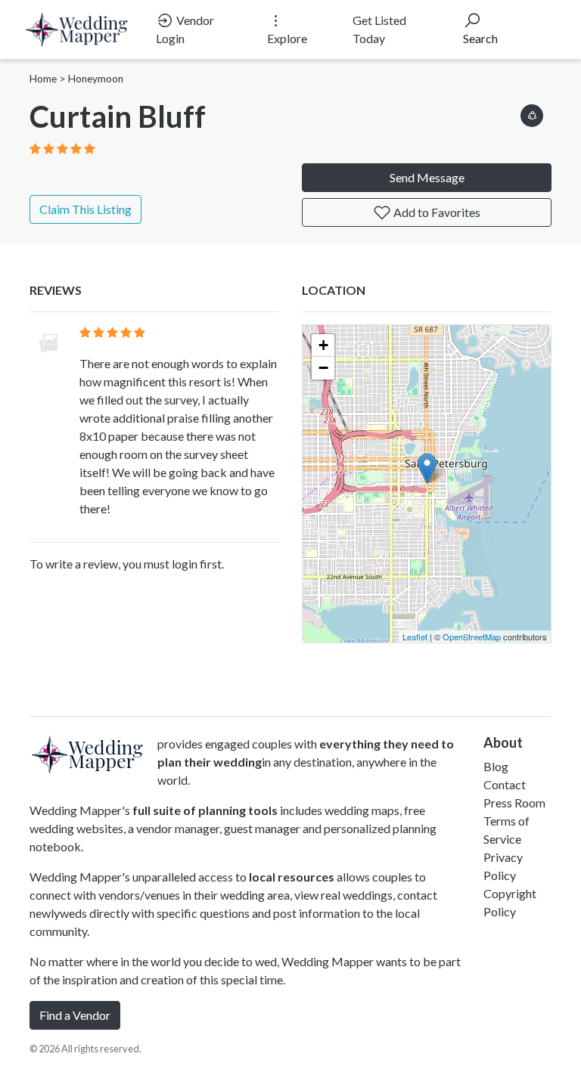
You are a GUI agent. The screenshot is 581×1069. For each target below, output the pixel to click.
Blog (495, 766)
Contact (504, 784)
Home (43, 79)
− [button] (323, 367)
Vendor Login (185, 29)
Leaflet (414, 637)
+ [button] (323, 345)
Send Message (427, 177)
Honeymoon (95, 79)
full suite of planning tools (205, 810)
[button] (531, 113)
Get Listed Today (379, 29)
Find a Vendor (74, 1015)
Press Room (514, 802)
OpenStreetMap (472, 637)
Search (480, 38)
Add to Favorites (435, 212)
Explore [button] (287, 38)
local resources (291, 876)
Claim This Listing (85, 209)
